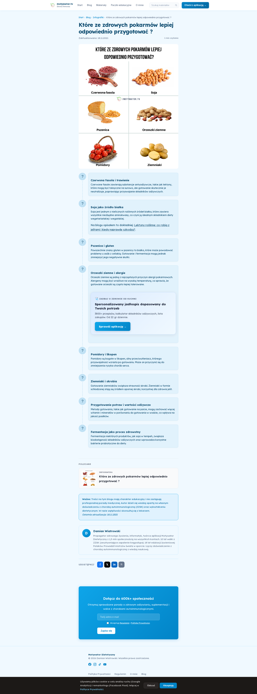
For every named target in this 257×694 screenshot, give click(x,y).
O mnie (140, 5)
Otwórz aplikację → (195, 5)
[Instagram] (94, 665)
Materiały (101, 5)
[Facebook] (89, 665)
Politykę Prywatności (140, 623)
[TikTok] (99, 665)
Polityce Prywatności (91, 689)
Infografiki (98, 17)
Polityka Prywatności (99, 674)
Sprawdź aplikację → (112, 326)
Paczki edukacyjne (121, 5)
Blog (89, 5)
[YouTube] (104, 665)
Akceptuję (168, 685)
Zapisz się (106, 630)
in (114, 564)
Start (80, 5)
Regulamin (124, 623)
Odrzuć (151, 685)
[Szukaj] (176, 5)
